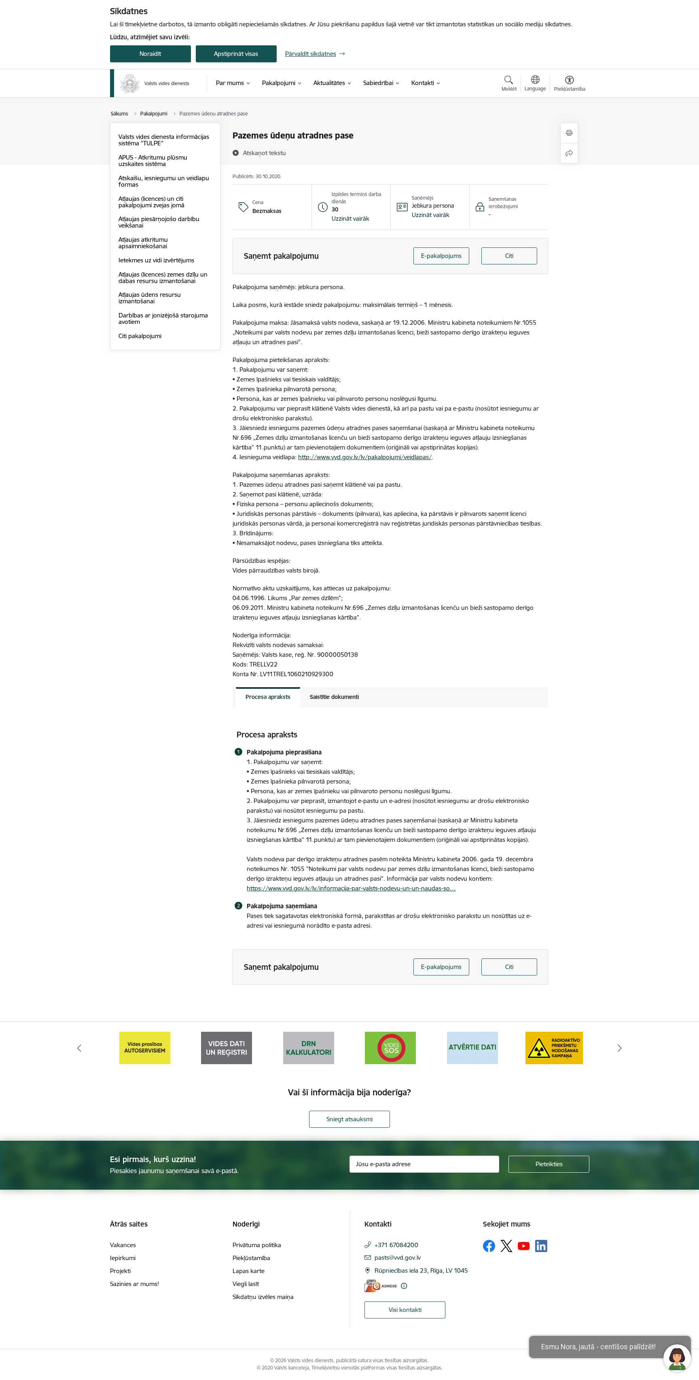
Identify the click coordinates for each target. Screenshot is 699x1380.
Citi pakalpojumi (140, 336)
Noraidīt (150, 54)
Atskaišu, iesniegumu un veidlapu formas (164, 181)
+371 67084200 (396, 1245)
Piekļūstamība (251, 1258)
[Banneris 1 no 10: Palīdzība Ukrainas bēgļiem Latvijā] (554, 1047)
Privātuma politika (257, 1245)
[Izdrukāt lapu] (569, 133)
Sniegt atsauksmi (349, 1119)
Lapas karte (249, 1271)
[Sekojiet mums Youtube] (524, 1245)
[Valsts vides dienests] (154, 83)
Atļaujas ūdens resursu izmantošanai (150, 298)
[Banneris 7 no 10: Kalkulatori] (226, 1047)
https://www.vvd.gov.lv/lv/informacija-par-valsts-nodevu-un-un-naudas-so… (351, 888)
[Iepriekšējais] (79, 1048)
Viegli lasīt (246, 1284)
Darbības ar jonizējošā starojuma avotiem (163, 318)
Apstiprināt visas (236, 54)
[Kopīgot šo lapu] (569, 153)
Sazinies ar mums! (134, 1284)
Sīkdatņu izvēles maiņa (263, 1297)
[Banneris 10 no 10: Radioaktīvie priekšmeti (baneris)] (472, 1047)
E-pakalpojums (441, 256)
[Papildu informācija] (404, 1286)
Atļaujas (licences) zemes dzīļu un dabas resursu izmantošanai (163, 277)
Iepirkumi (123, 1258)
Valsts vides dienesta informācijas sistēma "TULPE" (164, 140)
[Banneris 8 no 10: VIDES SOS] (308, 1047)
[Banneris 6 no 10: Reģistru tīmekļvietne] (144, 1047)
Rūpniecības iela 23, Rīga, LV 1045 (421, 1270)
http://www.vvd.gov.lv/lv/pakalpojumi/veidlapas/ (365, 457)
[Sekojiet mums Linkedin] (541, 1246)
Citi (509, 256)
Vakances (123, 1245)
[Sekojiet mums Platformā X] (506, 1246)
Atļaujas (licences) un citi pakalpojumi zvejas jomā (151, 202)
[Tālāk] (620, 1048)
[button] (350, 219)
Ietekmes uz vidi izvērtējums (156, 260)
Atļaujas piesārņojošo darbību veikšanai (159, 222)
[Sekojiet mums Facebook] (489, 1246)
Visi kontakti (405, 1310)
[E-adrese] (380, 1286)
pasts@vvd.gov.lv (398, 1257)
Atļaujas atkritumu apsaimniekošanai (143, 243)
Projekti (120, 1271)
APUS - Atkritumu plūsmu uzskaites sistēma (153, 160)
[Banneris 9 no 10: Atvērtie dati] (390, 1047)
